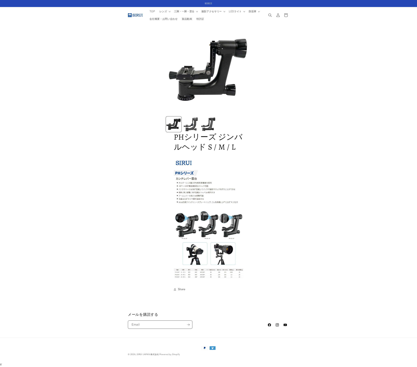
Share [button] (181, 289)
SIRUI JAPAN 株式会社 (148, 354)
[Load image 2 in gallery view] (191, 124)
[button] (164, 11)
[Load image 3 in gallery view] (208, 124)
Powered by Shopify (169, 354)
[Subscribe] (188, 324)
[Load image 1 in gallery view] (173, 124)
